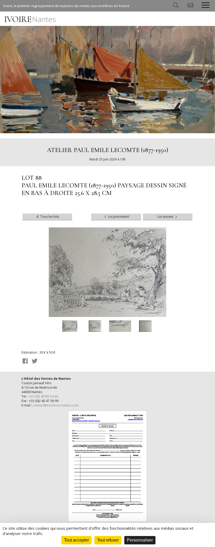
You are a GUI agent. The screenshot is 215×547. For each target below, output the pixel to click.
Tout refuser (108, 540)
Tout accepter (76, 540)
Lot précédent (118, 216)
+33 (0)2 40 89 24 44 (43, 396)
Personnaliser (140, 540)
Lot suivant (165, 216)
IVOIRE (30, 19)
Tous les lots (49, 216)
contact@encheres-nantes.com (56, 405)
